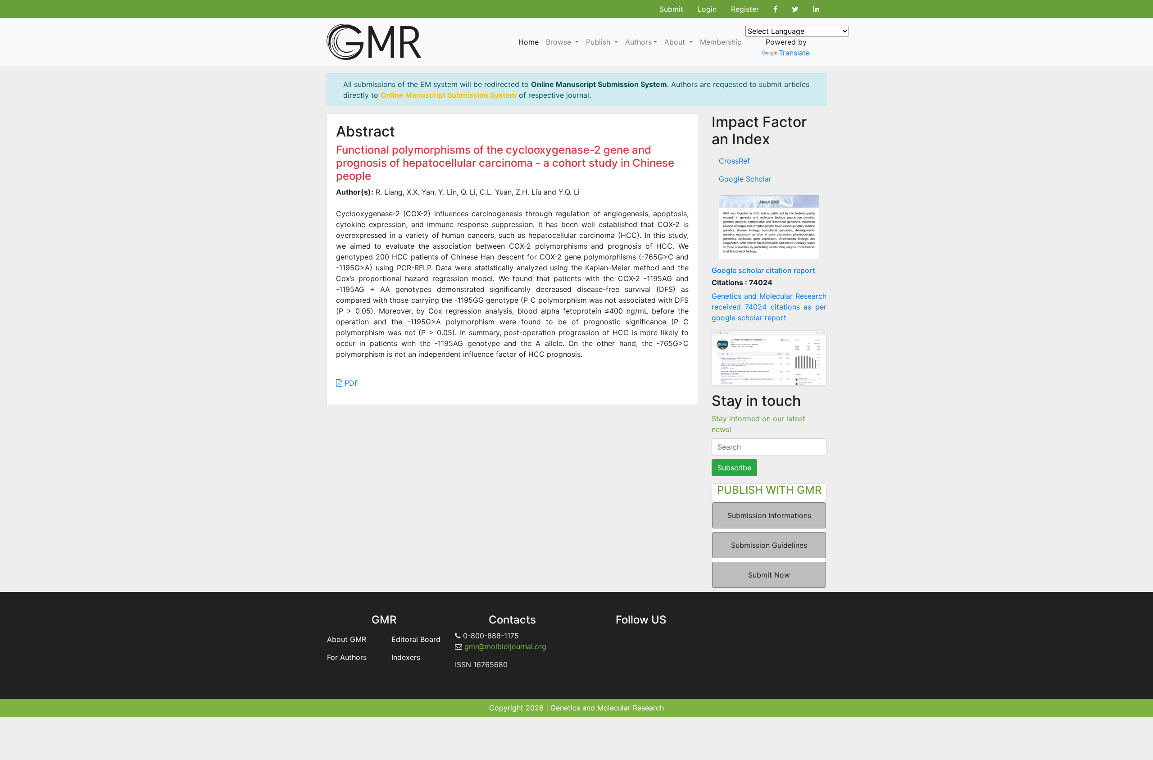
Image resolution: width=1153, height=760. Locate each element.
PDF (350, 382)
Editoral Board (415, 639)
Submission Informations (769, 515)
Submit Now (769, 574)
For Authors (347, 657)
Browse (559, 41)
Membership (721, 41)
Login (707, 9)
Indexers (405, 657)
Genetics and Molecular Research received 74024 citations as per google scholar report (769, 306)
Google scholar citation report (763, 270)
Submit (671, 9)
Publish (599, 41)
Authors (638, 41)
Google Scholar (745, 178)
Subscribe (734, 467)
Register (745, 9)
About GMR (346, 639)
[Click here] (769, 227)
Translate (794, 52)
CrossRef (734, 160)
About (675, 41)
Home (528, 41)
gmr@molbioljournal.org (505, 646)
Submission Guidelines (769, 545)
